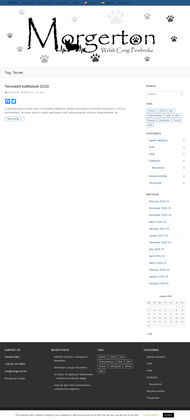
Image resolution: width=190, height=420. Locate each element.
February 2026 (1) (159, 201)
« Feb (149, 333)
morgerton (13, 92)
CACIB (161, 110)
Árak (150, 124)
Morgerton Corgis (15, 378)
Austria (151, 110)
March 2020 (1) (157, 262)
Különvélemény (155, 115)
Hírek (41, 92)
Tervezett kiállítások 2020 (27, 86)
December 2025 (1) (160, 208)
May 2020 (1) (156, 249)
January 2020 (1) (158, 276)
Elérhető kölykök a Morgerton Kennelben (71, 358)
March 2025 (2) (158, 221)
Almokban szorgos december (70, 367)
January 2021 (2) (158, 235)
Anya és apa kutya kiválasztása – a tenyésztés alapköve (72, 387)
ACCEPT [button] (168, 415)
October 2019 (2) (158, 283)
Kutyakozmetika (158, 176)
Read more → (14, 119)
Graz (171, 110)
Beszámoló (158, 167)
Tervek (177, 120)
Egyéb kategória (158, 140)
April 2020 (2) (157, 256)
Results (151, 120)
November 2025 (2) (160, 214)
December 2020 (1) (160, 242)
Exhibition (154, 160)
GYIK (152, 147)
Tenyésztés (155, 182)
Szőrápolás (164, 120)
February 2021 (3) (159, 228)
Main (168, 115)
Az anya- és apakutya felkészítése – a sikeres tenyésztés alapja (73, 376)
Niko (177, 115)
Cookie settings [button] (151, 415)
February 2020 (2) (159, 269)
